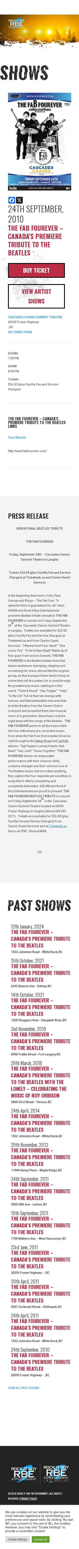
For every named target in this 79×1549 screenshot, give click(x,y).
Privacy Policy (28, 1498)
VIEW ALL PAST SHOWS (23, 1388)
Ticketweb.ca (58, 826)
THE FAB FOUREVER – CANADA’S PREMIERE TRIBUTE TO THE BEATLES (40, 938)
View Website (17, 437)
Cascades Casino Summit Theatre (35, 317)
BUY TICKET (36, 270)
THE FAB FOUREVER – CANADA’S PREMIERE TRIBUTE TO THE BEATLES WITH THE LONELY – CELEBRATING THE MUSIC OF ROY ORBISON (40, 1081)
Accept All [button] (40, 1539)
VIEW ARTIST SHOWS (36, 296)
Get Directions (20, 332)
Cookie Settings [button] (17, 1539)
